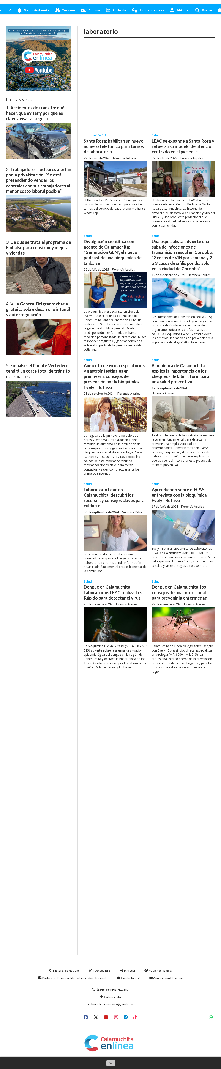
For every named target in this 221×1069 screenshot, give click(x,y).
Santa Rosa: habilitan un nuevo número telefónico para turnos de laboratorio (114, 146)
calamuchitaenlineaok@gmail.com (110, 1004)
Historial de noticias (66, 970)
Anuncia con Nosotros (168, 978)
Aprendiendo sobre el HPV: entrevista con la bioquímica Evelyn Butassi (179, 495)
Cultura (94, 10)
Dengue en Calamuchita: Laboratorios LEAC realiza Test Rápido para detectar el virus (114, 592)
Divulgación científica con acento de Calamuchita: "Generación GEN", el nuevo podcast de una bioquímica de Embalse (113, 252)
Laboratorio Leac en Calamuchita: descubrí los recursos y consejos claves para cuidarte (114, 498)
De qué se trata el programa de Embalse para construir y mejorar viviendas (38, 247)
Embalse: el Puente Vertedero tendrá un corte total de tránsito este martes (38, 371)
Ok (110, 1063)
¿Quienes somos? (160, 970)
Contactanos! (130, 978)
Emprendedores (152, 10)
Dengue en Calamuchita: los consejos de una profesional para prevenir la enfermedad (179, 592)
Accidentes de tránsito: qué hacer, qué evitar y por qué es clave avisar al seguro (35, 113)
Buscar (207, 10)
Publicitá (119, 10)
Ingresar (129, 970)
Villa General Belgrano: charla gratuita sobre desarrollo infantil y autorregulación (38, 309)
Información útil (95, 135)
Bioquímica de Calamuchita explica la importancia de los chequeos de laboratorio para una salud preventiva (180, 373)
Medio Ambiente (36, 10)
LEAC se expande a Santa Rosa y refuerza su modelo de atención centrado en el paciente (183, 146)
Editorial (182, 10)
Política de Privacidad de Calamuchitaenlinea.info (74, 978)
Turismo (68, 10)
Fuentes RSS (101, 970)
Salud (156, 135)
